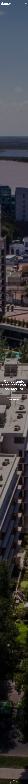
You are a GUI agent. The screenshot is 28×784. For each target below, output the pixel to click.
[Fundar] (6, 3)
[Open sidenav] (25, 3)
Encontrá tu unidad (14, 399)
